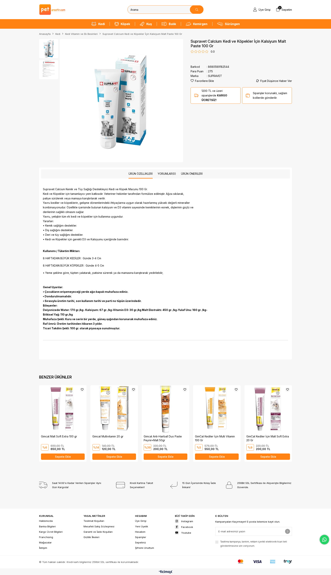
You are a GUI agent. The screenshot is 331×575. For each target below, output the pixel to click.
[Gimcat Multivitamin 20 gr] (114, 409)
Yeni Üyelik (141, 526)
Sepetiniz (140, 542)
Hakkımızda (46, 520)
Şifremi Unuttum (144, 547)
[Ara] (197, 9)
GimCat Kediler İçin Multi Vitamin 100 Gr (215, 438)
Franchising (46, 537)
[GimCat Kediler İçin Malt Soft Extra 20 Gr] (268, 409)
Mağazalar (45, 542)
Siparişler (140, 537)
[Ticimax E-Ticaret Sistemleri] (165, 572)
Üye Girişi (140, 520)
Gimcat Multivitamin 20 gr (107, 436)
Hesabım (140, 531)
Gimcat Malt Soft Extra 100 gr (59, 436)
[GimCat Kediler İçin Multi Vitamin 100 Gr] (217, 409)
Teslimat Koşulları (94, 520)
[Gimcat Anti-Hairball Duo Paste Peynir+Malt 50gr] (165, 409)
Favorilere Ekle (82, 389)
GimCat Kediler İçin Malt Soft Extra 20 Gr (267, 438)
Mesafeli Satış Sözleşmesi (99, 526)
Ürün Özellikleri (141, 173)
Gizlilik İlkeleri (91, 537)
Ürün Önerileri (192, 173)
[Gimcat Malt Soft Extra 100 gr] (63, 409)
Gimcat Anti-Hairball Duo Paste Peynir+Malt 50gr (163, 438)
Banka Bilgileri (47, 526)
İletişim (43, 547)
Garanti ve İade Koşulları (98, 531)
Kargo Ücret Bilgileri (51, 531)
